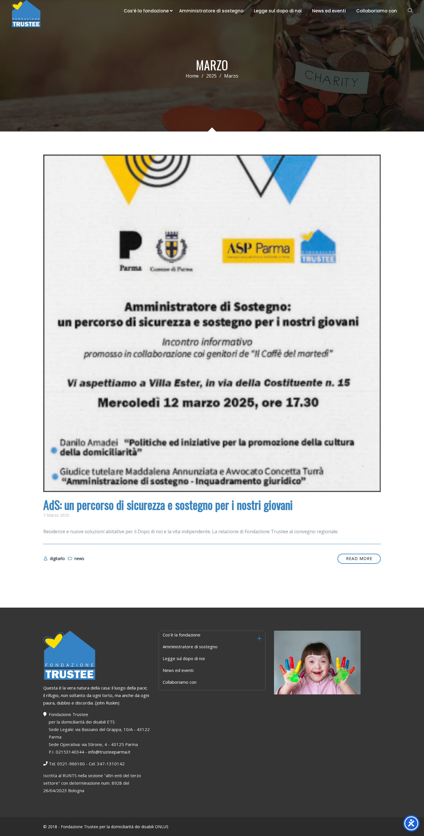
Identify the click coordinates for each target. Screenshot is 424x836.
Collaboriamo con (376, 11)
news (79, 558)
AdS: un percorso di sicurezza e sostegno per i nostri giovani (168, 504)
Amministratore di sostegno (211, 11)
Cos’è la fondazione (146, 11)
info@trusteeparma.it (109, 752)
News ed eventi (329, 11)
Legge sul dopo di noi (278, 11)
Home (192, 76)
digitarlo (57, 558)
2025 (211, 76)
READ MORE (359, 558)
